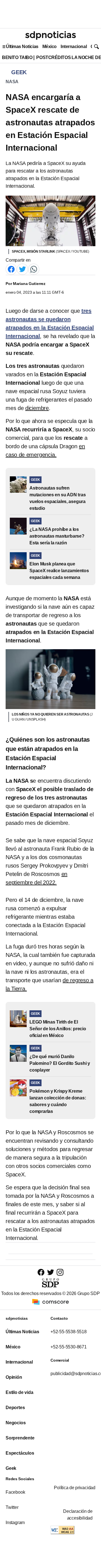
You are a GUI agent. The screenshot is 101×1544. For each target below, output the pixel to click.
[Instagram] (60, 1272)
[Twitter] (22, 269)
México (49, 46)
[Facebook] (11, 269)
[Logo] (50, 35)
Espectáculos (20, 1453)
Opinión (14, 1377)
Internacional (74, 46)
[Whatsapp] (33, 269)
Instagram (15, 1522)
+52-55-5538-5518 (68, 1331)
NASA (12, 81)
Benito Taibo (17, 57)
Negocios (16, 1422)
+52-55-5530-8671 (68, 1346)
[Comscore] (50, 1301)
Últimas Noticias (22, 46)
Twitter (12, 1507)
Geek (11, 1468)
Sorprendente (20, 1438)
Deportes (15, 1407)
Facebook (15, 1492)
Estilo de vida (19, 1392)
